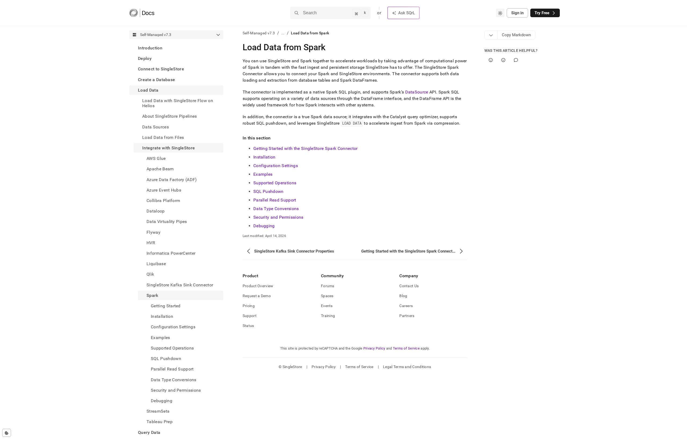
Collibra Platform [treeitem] (163, 200)
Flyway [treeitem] (153, 232)
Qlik (150, 274)
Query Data (149, 432)
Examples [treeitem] (160, 337)
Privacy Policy (374, 348)
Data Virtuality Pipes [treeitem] (167, 221)
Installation (264, 157)
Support (250, 316)
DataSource (416, 92)
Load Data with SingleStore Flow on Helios (177, 103)
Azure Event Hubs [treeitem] (164, 190)
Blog (403, 296)
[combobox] (500, 13)
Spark (152, 295)
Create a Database (156, 79)
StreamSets (158, 411)
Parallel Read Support (274, 200)
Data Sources (155, 126)
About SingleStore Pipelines (169, 116)
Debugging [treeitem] (161, 400)
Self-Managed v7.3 (259, 33)
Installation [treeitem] (162, 316)
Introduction (150, 48)
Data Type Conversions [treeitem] (173, 379)
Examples (263, 174)
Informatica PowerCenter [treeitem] (171, 253)
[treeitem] (176, 48)
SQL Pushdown (268, 191)
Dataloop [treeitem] (156, 211)
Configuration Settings (275, 165)
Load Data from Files (163, 137)
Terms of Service (406, 348)
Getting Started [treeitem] (166, 305)
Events (327, 306)
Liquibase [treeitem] (156, 263)
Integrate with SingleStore (168, 147)
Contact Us (409, 286)
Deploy (145, 58)
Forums (327, 286)
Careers (406, 306)
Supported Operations (274, 182)
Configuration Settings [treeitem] (173, 326)
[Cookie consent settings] (6, 433)
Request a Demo (257, 296)
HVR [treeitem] (151, 242)
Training (328, 316)
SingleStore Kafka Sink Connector (180, 284)
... (283, 33)
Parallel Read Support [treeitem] (172, 369)
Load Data (148, 90)
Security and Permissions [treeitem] (176, 390)
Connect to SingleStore (161, 68)
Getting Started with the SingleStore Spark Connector (305, 148)
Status (248, 325)
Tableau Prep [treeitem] (160, 421)
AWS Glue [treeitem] (156, 158)
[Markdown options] (491, 35)
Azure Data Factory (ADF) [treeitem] (172, 179)
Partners (406, 316)
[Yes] (490, 60)
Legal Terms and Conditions (407, 367)
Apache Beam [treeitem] (160, 168)
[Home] (141, 13)
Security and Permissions (278, 217)
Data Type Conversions (276, 208)
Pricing (249, 306)
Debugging (264, 225)
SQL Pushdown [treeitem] (166, 358)
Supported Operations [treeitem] (172, 348)
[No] (503, 60)
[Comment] (516, 60)
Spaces (327, 296)
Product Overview (258, 286)
